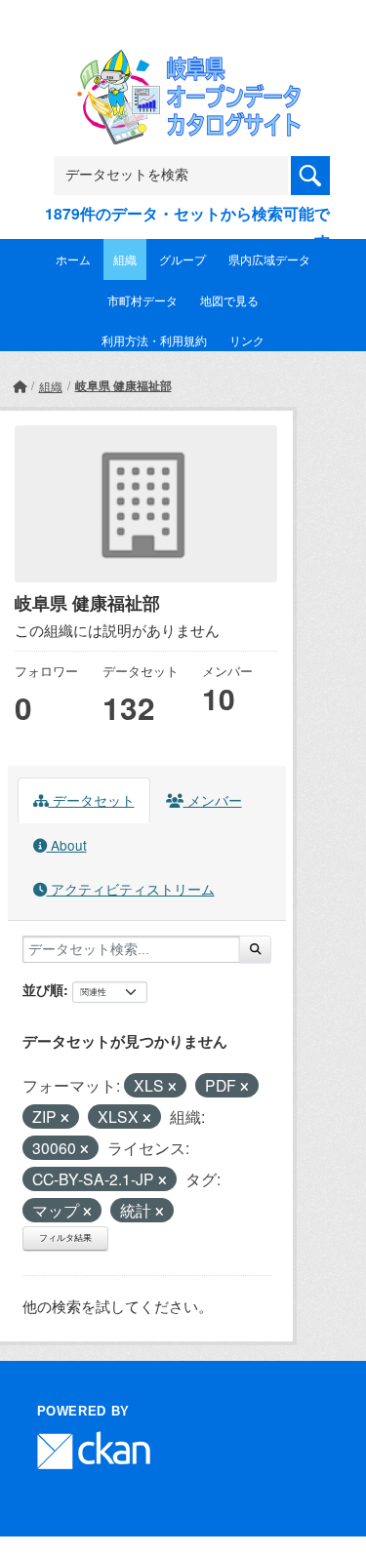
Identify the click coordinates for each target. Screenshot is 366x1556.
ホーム (73, 259)
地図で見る (229, 300)
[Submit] (255, 949)
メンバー (212, 800)
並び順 (42, 989)
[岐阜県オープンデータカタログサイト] (183, 62)
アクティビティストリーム (131, 888)
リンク (246, 340)
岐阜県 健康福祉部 (123, 385)
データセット (92, 800)
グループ (182, 259)
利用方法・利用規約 (154, 340)
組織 (125, 259)
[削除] (172, 1087)
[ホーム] (19, 386)
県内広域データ (269, 259)
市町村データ (142, 300)
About (67, 845)
